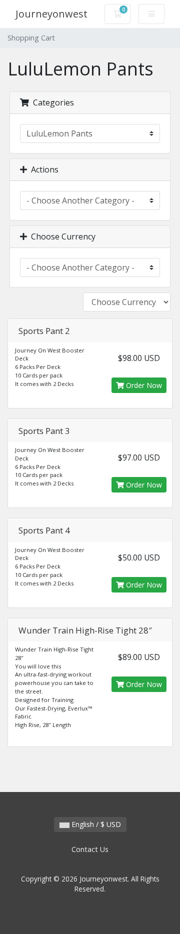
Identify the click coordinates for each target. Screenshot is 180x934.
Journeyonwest (52, 13)
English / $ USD (95, 824)
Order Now (143, 385)
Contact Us (90, 849)
